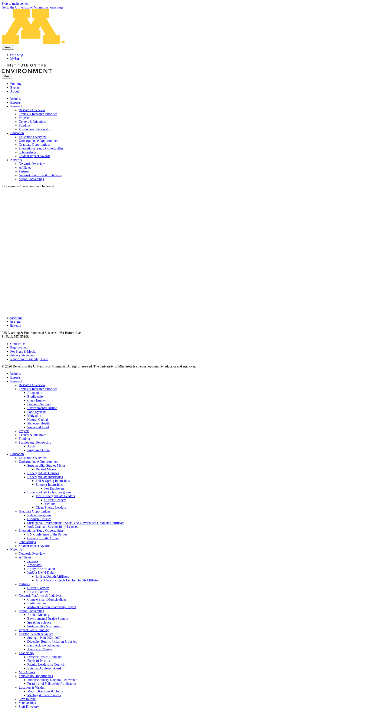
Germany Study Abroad (43, 538)
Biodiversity (35, 396)
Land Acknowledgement (43, 645)
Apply (31, 446)
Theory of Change (39, 649)
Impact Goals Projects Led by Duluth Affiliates (67, 580)
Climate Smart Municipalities (46, 599)
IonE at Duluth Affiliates (52, 576)
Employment (18, 347)
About (14, 91)
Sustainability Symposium (44, 626)
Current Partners (38, 588)
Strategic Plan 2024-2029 (44, 637)
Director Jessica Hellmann (44, 657)
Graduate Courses (39, 519)
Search (7, 47)
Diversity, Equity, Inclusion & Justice (52, 641)
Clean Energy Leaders (51, 507)
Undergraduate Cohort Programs (49, 492)
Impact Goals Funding (34, 630)
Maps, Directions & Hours (45, 691)
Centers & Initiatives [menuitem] (32, 121)
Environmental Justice (42, 408)
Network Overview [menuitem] (32, 163)
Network (16, 549)
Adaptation (34, 392)
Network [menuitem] (16, 160)
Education (17, 454)
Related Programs (39, 515)
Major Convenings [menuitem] (31, 179)
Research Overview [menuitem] (32, 110)
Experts (15, 377)
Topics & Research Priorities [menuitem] (38, 114)
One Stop (16, 55)
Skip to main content (15, 3)
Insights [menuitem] (15, 98)
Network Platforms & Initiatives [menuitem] (40, 175)
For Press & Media (23, 351)
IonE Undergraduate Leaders (55, 496)
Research (16, 381)
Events (14, 87)
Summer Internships (49, 484)
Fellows (32, 561)
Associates (34, 565)
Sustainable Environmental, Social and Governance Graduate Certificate (75, 523)
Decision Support (39, 404)
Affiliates (25, 557)
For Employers (54, 488)
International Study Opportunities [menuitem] (41, 148)
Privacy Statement (22, 355)
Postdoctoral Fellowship (35, 442)
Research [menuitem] (16, 106)
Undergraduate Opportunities (38, 461)
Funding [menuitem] (24, 125)
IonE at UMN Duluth (41, 572)
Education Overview (33, 458)
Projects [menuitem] (24, 118)
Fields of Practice (38, 660)
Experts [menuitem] (15, 102)
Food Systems (36, 412)
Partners (24, 584)
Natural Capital (37, 419)
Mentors (49, 504)
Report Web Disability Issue (29, 359)
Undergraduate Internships (45, 477)
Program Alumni (38, 450)
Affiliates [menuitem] (25, 167)
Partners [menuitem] (24, 171)
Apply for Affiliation (41, 569)
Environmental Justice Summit (47, 618)
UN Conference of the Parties (47, 534)
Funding (16, 83)
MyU (13, 58)
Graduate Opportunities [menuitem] (34, 144)
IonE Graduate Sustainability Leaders (52, 526)
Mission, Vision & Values (36, 634)
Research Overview (32, 385)
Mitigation (34, 415)
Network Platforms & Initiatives (40, 595)
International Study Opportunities (41, 530)
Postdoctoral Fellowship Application (51, 683)
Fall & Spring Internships (53, 481)
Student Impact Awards (34, 546)
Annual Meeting (38, 615)
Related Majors (46, 469)
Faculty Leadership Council (46, 664)
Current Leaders (55, 500)
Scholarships (27, 542)
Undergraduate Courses (43, 473)
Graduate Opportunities (34, 511)
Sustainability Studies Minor (46, 465)
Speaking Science (39, 622)
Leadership (26, 653)
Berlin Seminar (37, 603)
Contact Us (17, 344)
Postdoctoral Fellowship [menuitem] (35, 129)
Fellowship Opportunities (36, 676)
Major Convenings (31, 611)
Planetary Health (38, 423)
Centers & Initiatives (32, 435)
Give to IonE (27, 699)
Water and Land (38, 427)
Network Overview (32, 553)
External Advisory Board (44, 668)
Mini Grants (27, 672)
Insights (15, 373)
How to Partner (37, 592)
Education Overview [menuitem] (33, 137)
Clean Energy (36, 400)
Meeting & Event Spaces (44, 695)
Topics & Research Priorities (38, 389)
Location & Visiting (32, 687)
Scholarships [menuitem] (27, 152)
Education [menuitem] (17, 133)
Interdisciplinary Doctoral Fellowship (52, 680)
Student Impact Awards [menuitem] (34, 156)
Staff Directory (29, 706)
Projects (24, 431)
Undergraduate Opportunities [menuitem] (38, 140)
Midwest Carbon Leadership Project (51, 607)
